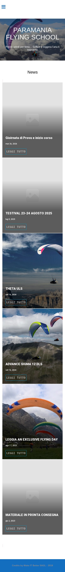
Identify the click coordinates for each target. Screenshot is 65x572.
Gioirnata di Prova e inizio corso (29, 138)
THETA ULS (14, 289)
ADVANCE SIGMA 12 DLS (24, 364)
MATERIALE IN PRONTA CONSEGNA (32, 515)
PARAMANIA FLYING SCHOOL (32, 33)
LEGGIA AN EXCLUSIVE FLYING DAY (32, 439)
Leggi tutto (16, 151)
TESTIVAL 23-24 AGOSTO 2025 (29, 213)
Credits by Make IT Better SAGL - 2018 (32, 565)
